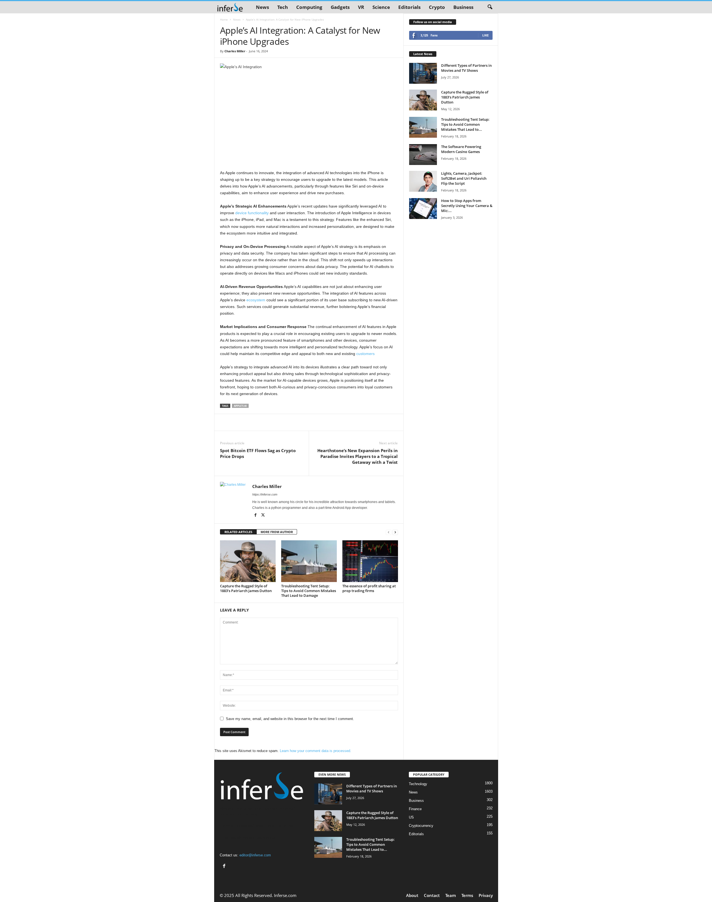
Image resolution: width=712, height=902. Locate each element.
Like (485, 35)
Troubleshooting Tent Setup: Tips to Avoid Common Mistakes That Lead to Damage (308, 590)
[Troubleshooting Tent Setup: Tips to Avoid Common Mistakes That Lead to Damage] (309, 561)
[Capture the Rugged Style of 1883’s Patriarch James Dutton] (248, 561)
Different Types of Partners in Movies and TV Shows (466, 68)
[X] (263, 515)
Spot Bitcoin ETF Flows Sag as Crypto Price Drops (258, 453)
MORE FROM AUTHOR (277, 532)
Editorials (409, 7)
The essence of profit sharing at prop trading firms (369, 588)
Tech (282, 7)
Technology (418, 784)
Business (463, 7)
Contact (432, 895)
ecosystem (255, 300)
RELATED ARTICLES (238, 532)
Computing (309, 7)
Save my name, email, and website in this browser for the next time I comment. (290, 719)
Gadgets (340, 7)
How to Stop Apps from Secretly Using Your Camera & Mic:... (467, 205)
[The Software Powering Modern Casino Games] (423, 154)
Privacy (486, 895)
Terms (467, 895)
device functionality (252, 213)
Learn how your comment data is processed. (315, 751)
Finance (415, 809)
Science (381, 7)
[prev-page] (388, 532)
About (412, 895)
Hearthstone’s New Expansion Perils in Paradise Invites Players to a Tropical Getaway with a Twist (357, 456)
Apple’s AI (240, 406)
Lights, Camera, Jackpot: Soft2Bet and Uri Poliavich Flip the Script (463, 178)
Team (450, 895)
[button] (490, 7)
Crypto (437, 7)
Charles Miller (234, 51)
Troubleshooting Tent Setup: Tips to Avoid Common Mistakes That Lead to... (465, 124)
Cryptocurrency (421, 826)
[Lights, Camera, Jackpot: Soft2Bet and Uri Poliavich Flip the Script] (423, 181)
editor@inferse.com (255, 855)
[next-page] (395, 532)
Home (224, 19)
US (411, 817)
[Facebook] (256, 515)
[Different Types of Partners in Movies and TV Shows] (423, 73)
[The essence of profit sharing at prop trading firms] (370, 561)
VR (361, 7)
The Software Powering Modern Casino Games (461, 149)
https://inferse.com (264, 494)
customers (365, 353)
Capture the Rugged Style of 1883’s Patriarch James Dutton (246, 588)
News (262, 7)
